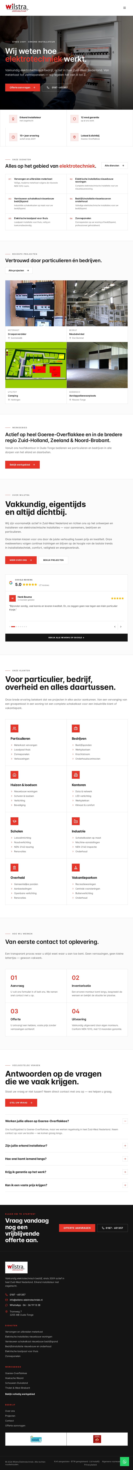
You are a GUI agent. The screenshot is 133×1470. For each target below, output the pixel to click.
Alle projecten (16, 270)
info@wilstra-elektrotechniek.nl (26, 1299)
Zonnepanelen (12, 1356)
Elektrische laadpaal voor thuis (21, 1351)
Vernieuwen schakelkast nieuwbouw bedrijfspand (31, 1341)
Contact (9, 1420)
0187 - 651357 (60, 87)
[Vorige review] (115, 627)
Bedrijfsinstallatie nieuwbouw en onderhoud (28, 1346)
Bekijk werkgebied (20, 464)
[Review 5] (20, 626)
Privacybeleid (90, 1464)
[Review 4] (18, 626)
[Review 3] (16, 626)
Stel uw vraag (18, 1102)
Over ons (10, 1410)
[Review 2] (13, 626)
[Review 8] (26, 626)
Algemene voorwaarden (113, 1461)
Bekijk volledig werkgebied (20, 1394)
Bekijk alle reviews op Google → (66, 637)
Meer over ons (18, 560)
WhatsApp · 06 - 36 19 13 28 (25, 1305)
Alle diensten (112, 165)
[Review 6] (22, 626)
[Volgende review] (121, 627)
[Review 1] (9, 626)
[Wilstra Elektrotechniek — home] (17, 8)
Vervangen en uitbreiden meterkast (24, 1331)
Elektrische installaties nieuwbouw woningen (28, 1336)
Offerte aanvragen (20, 87)
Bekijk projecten (53, 560)
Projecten (10, 1415)
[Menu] (124, 8)
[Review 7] (24, 626)
